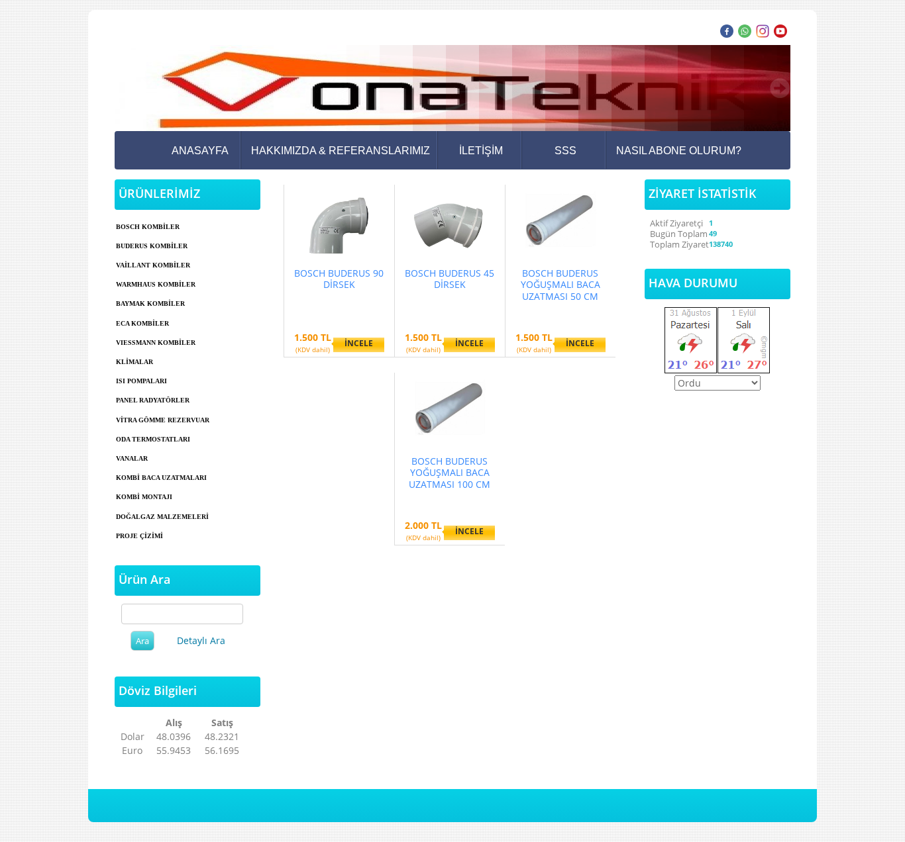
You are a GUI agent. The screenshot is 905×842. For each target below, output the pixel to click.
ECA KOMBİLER (142, 323)
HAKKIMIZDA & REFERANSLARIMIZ (340, 150)
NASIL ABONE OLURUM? (678, 150)
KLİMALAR (134, 361)
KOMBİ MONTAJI (144, 496)
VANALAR (132, 458)
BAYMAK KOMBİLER (150, 303)
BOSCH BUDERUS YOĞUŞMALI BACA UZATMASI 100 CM (449, 473)
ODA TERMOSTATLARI (153, 439)
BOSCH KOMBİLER (148, 226)
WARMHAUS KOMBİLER (155, 284)
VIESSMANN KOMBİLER (155, 342)
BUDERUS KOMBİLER (151, 246)
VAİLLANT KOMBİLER (153, 265)
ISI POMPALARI (141, 381)
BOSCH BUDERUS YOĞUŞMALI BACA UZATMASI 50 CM (560, 285)
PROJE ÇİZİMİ (139, 535)
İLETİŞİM (481, 150)
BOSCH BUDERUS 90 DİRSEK (339, 279)
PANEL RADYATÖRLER (152, 400)
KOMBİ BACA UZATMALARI (161, 477)
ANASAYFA (200, 150)
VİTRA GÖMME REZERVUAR (162, 420)
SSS (565, 150)
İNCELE (359, 343)
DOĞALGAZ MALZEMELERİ (162, 516)
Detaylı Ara (201, 640)
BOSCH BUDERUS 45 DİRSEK (449, 279)
